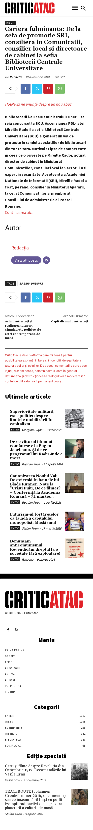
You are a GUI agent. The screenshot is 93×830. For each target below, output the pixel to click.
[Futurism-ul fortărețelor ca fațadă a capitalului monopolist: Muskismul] (74, 521)
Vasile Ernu (12, 780)
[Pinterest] (48, 89)
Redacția (16, 77)
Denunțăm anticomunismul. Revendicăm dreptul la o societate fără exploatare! (35, 547)
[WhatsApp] (60, 89)
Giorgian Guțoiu (32, 430)
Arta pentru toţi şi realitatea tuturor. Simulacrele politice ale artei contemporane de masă (23, 330)
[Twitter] (37, 89)
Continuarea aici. (19, 212)
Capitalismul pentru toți (69, 321)
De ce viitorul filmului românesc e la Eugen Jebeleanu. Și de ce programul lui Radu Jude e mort (36, 450)
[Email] (46, 260)
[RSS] (17, 630)
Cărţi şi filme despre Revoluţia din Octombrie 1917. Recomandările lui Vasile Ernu (35, 770)
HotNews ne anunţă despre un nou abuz (38, 104)
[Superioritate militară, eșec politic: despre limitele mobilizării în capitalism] (74, 418)
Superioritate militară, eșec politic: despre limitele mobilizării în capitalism (32, 417)
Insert (10, 22)
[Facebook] (26, 89)
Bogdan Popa (31, 464)
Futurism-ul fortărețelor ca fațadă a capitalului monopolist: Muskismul (34, 518)
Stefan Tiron (30, 528)
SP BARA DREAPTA (31, 283)
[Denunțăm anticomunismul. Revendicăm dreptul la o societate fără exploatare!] (74, 548)
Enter (15, 429)
